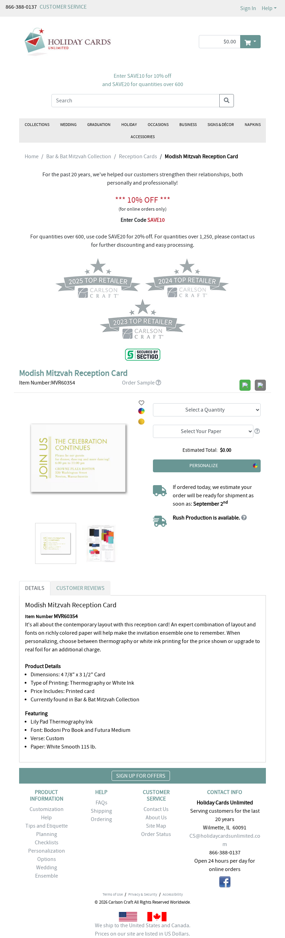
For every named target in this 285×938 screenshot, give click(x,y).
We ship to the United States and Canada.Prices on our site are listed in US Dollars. (142, 929)
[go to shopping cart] (250, 41)
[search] (226, 100)
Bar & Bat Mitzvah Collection (78, 156)
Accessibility (173, 894)
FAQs (101, 802)
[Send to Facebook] (225, 883)
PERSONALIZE (203, 465)
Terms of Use (113, 894)
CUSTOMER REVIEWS (80, 588)
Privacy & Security (142, 894)
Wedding (68, 124)
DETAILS (34, 588)
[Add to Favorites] (141, 403)
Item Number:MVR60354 (47, 382)
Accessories (143, 137)
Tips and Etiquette (46, 825)
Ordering (101, 819)
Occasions (158, 124)
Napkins (253, 124)
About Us (156, 817)
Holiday (129, 124)
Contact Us (156, 809)
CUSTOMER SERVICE (63, 6)
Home (32, 156)
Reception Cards (138, 156)
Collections (37, 124)
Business (188, 124)
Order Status (156, 834)
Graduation (99, 124)
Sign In (248, 8)
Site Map (156, 825)
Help (267, 8)
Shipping (101, 811)
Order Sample (138, 382)
